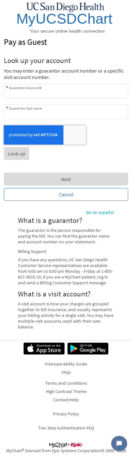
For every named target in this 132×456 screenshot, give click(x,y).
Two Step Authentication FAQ (66, 428)
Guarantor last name (25, 108)
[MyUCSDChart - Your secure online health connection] (66, 18)
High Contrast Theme (66, 391)
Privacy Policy (66, 414)
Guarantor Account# (25, 87)
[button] (16, 153)
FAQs (66, 372)
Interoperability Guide (66, 364)
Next (66, 179)
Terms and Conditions (66, 383)
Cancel (66, 194)
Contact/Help (66, 400)
